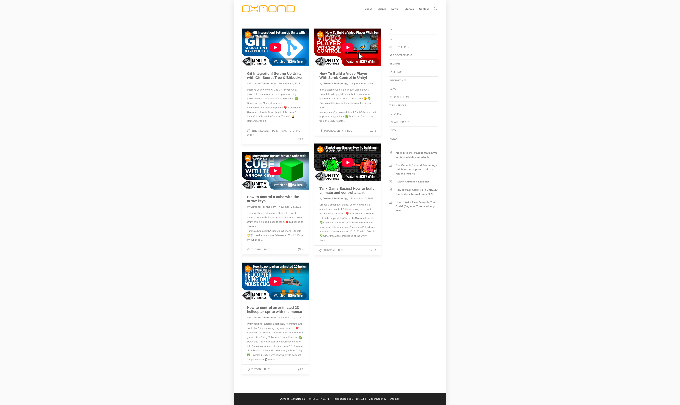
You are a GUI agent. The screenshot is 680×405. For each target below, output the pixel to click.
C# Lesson (395, 72)
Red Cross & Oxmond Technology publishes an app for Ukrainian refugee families (416, 169)
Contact (424, 8)
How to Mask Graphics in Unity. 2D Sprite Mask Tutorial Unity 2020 (417, 191)
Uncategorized (399, 122)
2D (390, 30)
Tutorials (408, 8)
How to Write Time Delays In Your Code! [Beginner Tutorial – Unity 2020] (416, 206)
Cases (368, 8)
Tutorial (294, 131)
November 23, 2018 (290, 206)
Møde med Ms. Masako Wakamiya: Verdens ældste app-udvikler (416, 154)
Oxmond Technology (263, 83)
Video (348, 131)
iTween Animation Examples (413, 181)
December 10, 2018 (362, 198)
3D (390, 38)
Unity (250, 135)
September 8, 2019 (289, 83)
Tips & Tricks (278, 131)
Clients (382, 8)
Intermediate (260, 131)
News (394, 8)
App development (400, 55)
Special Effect (399, 97)
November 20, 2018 (290, 317)
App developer (399, 47)
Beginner (395, 63)
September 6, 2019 (362, 83)
